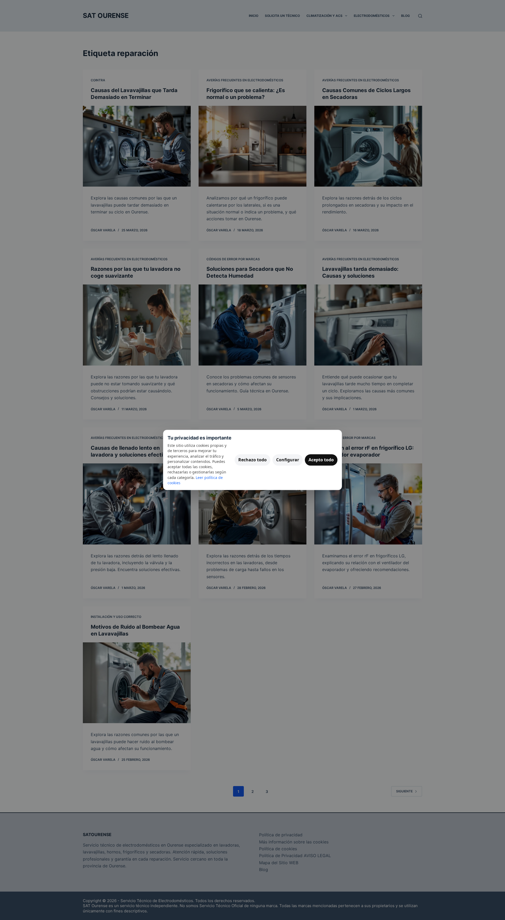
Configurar (287, 460)
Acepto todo (321, 460)
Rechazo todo (252, 460)
